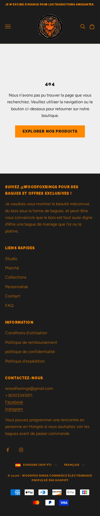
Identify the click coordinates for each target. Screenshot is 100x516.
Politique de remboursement (31, 342)
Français (71, 465)
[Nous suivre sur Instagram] (21, 449)
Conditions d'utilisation (26, 332)
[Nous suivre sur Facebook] (7, 449)
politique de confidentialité (30, 351)
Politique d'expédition (25, 361)
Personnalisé (16, 286)
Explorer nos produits (50, 131)
